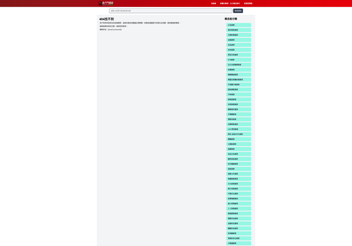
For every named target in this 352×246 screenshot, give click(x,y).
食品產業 (231, 45)
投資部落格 (248, 3)
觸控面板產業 (233, 159)
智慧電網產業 (233, 198)
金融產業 (231, 40)
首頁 (124, 26)
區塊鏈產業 (232, 233)
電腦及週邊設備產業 (235, 79)
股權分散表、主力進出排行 (230, 3)
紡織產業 (231, 70)
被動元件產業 (233, 174)
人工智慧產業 (233, 208)
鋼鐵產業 (231, 139)
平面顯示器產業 (234, 84)
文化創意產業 (233, 184)
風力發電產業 (233, 203)
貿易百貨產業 (233, 55)
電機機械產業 (233, 74)
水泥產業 (231, 25)
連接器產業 (232, 99)
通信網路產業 (233, 89)
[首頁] (105, 3)
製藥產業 (231, 149)
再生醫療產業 (233, 164)
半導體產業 (232, 114)
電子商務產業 (233, 189)
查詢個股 (238, 11)
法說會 (213, 3)
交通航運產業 (233, 35)
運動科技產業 (233, 218)
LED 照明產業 (233, 129)
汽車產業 (231, 94)
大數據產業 (232, 243)
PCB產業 (231, 60)
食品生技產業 (233, 154)
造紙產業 (231, 169)
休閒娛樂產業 (233, 104)
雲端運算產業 (233, 213)
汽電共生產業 (233, 194)
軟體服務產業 (233, 179)
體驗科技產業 (233, 228)
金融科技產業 (233, 223)
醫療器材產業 (233, 109)
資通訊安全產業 (234, 238)
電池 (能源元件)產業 (235, 134)
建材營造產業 (233, 30)
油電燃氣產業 (233, 124)
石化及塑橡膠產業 (234, 65)
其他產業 (231, 50)
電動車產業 (232, 119)
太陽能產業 (232, 144)
